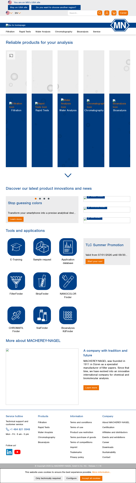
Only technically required (48, 478)
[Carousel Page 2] (40, 199)
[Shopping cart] (113, 12)
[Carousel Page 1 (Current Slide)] (35, 199)
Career (105, 442)
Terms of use (76, 427)
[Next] (75, 209)
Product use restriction (81, 432)
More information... (101, 472)
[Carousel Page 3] (44, 199)
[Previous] (9, 209)
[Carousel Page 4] (48, 199)
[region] (42, 209)
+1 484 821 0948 (20, 429)
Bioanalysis (43, 442)
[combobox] (85, 12)
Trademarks (76, 452)
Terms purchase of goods (83, 437)
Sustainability (109, 452)
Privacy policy (77, 457)
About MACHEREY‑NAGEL (116, 422)
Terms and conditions (81, 422)
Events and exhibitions (113, 437)
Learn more (16, 219)
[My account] (106, 12)
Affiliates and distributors (115, 432)
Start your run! (95, 261)
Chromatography (46, 437)
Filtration (42, 422)
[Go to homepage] (58, 25)
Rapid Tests (44, 427)
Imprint (73, 447)
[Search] (99, 12)
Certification (108, 427)
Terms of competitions (81, 442)
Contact (106, 457)
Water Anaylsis (45, 432)
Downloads (107, 447)
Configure (71, 478)
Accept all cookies (91, 478)
